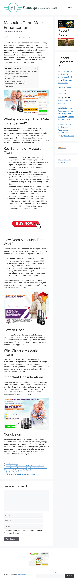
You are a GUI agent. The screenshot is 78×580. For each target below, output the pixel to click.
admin (60, 87)
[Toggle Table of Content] (35, 68)
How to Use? (10, 79)
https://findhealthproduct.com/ (15, 459)
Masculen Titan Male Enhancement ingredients (18, 468)
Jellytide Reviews (67, 136)
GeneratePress (22, 575)
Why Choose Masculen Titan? (16, 81)
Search (55, 572)
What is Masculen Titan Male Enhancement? (21, 71)
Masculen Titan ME (25, 470)
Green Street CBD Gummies (64, 90)
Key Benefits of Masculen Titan (17, 74)
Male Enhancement (12, 464)
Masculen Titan (11, 466)
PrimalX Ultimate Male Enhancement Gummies (20, 474)
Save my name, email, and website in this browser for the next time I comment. (26, 532)
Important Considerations (15, 84)
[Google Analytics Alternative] (62, 148)
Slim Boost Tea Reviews (13, 472)
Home (70, 7)
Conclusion (10, 86)
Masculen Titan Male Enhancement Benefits (30, 466)
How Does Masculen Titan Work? (17, 76)
